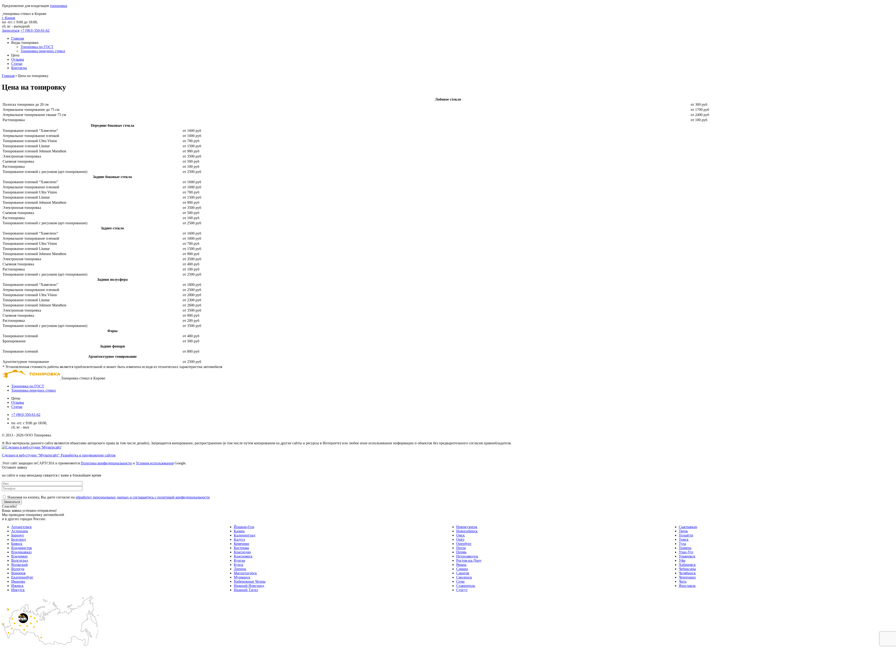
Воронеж (18, 573)
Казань (239, 531)
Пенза (461, 548)
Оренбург (464, 544)
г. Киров (8, 18)
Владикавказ (21, 552)
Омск (460, 535)
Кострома (241, 548)
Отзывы (17, 59)
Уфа (682, 560)
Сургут (462, 590)
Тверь (683, 531)
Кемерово (241, 544)
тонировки (58, 6)
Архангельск (21, 527)
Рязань (461, 565)
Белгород (18, 539)
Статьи (16, 64)
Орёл (460, 539)
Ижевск (17, 586)
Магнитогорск (245, 573)
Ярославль (687, 586)
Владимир (19, 556)
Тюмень (685, 548)
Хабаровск (687, 565)
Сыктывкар (688, 527)
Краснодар (242, 552)
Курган (239, 560)
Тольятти (686, 535)
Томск (684, 539)
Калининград (244, 535)
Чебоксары (687, 569)
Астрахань (19, 531)
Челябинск (687, 573)
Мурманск (242, 577)
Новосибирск (467, 531)
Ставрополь (465, 586)
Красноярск (243, 556)
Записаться (10, 30)
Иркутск (18, 590)
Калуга (239, 539)
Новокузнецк (466, 527)
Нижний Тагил (246, 590)
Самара (462, 569)
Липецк (240, 569)
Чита (682, 581)
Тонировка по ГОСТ (37, 47)
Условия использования (155, 463)
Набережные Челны (250, 581)
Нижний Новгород (249, 586)
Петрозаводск (467, 556)
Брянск (16, 544)
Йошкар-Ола (244, 527)
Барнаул (17, 535)
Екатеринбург (22, 577)
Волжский (19, 565)
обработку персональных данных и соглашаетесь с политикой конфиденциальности (143, 497)
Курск (238, 565)
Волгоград (19, 560)
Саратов (462, 573)
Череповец (687, 577)
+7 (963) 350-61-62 (34, 30)
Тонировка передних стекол (43, 51)
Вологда (17, 569)
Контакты (19, 68)
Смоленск (464, 577)
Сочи (460, 581)
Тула (682, 544)
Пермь (461, 552)
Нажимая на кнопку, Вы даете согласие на (108, 497)
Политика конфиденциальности (106, 463)
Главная (17, 38)
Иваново (18, 581)
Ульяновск (687, 556)
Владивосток (21, 548)
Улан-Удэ (686, 552)
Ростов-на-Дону (469, 560)
